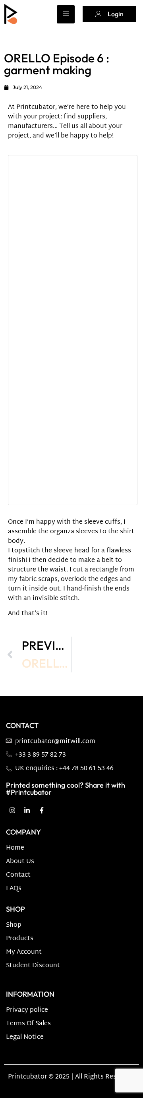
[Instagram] (12, 810)
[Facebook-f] (41, 810)
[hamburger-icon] (66, 14)
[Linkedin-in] (27, 810)
